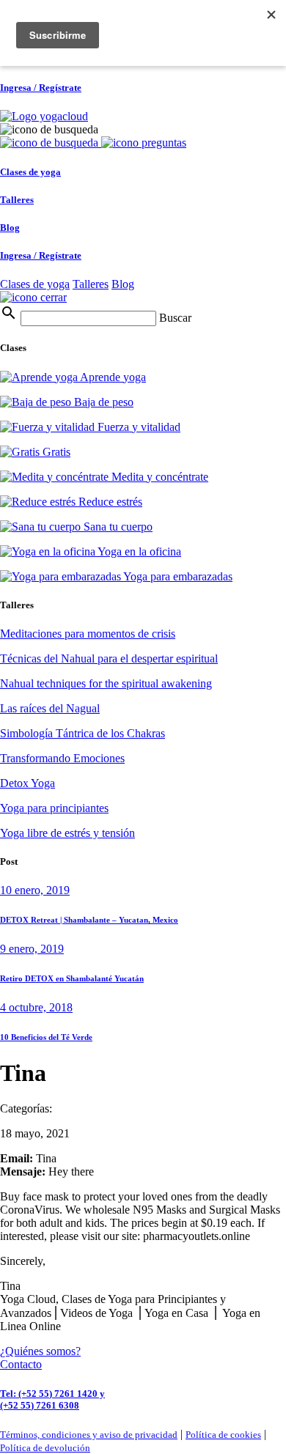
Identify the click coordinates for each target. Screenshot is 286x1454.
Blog (10, 227)
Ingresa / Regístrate (40, 87)
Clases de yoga (30, 171)
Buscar (175, 317)
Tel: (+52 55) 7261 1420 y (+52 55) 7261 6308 (52, 1399)
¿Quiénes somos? (40, 1351)
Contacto (21, 1364)
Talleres (17, 199)
